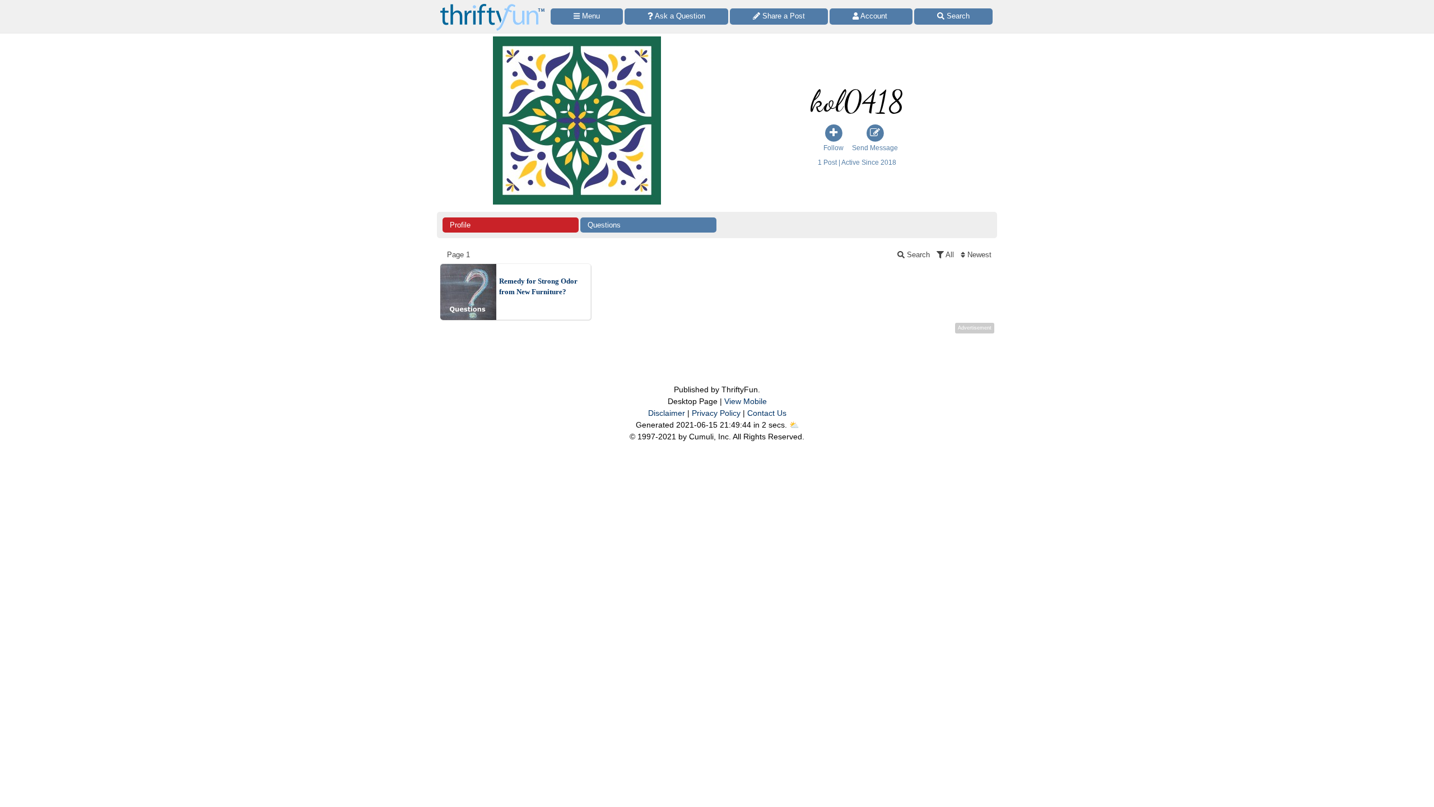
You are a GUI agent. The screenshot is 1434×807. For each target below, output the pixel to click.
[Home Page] (492, 6)
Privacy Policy (716, 413)
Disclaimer (666, 413)
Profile (460, 225)
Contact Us (766, 413)
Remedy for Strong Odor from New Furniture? (538, 286)
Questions (604, 225)
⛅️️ (794, 424)
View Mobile (745, 401)
